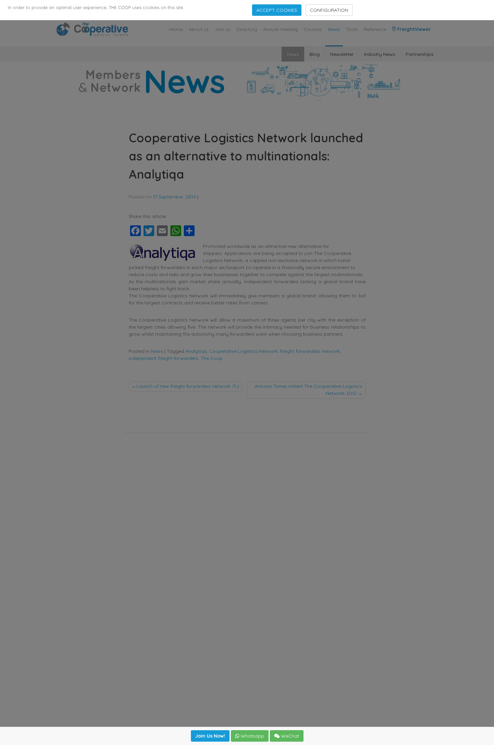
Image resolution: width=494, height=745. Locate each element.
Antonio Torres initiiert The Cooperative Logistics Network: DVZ (308, 389)
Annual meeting (280, 29)
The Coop (212, 358)
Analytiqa (196, 351)
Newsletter (342, 54)
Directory (247, 29)
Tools (352, 29)
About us (199, 29)
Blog (315, 54)
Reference (375, 29)
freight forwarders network (310, 351)
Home (176, 29)
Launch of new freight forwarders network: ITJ (187, 386)
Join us (223, 29)
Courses (313, 29)
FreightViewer (413, 29)
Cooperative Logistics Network (243, 351)
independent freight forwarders (163, 358)
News (334, 29)
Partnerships (420, 54)
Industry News (379, 54)
